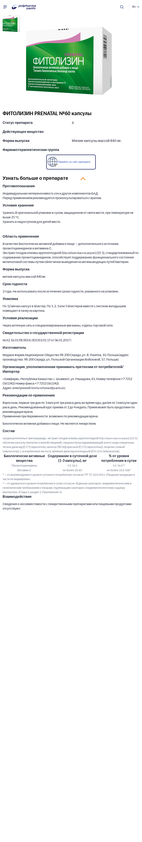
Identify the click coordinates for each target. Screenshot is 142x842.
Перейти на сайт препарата (74, 161)
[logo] (24, 6)
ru (134, 7)
